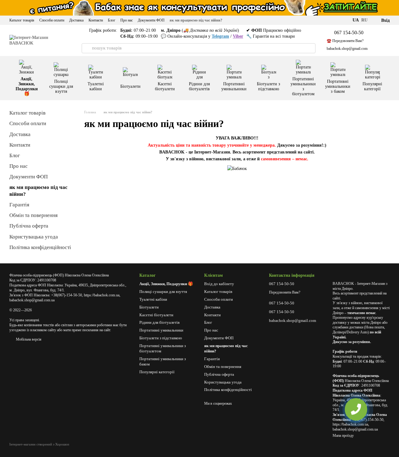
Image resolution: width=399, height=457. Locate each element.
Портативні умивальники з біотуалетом (303, 86)
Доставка (76, 20)
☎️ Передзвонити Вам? (345, 41)
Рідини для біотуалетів (199, 86)
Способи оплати (51, 20)
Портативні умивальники (234, 86)
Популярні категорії (372, 86)
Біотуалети (130, 86)
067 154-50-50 (348, 32)
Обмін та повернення (33, 215)
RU (364, 20)
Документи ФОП (151, 20)
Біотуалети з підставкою (268, 86)
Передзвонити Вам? (284, 292)
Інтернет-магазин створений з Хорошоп (39, 444)
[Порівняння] (377, 40)
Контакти (96, 20)
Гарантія (19, 205)
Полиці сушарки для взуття (61, 86)
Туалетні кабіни (96, 86)
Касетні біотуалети (165, 86)
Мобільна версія (28, 339)
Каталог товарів (21, 20)
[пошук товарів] (87, 48)
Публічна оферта (28, 226)
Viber (238, 36)
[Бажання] (392, 40)
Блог (111, 20)
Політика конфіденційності (40, 247)
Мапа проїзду (343, 435)
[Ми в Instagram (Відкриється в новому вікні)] (344, 20)
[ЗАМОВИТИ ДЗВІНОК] (356, 409)
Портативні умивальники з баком (337, 86)
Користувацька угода (33, 237)
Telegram (220, 36)
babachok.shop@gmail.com (347, 48)
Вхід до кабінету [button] (219, 283)
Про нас (126, 20)
